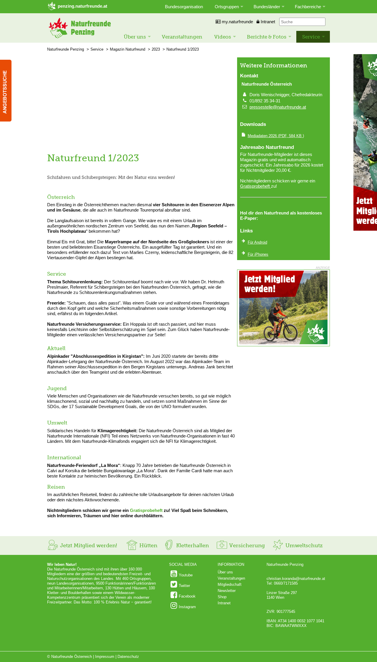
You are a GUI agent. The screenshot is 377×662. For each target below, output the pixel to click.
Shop (222, 597)
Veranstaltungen (182, 37)
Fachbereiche (308, 6)
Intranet (267, 21)
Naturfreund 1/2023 (182, 49)
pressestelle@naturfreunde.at (277, 106)
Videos (222, 37)
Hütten (147, 545)
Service (311, 37)
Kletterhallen (192, 545)
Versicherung (246, 545)
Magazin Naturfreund (127, 49)
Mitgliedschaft (230, 584)
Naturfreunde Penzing (65, 49)
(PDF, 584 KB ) (276, 136)
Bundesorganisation (184, 6)
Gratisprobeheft (146, 510)
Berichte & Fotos (266, 37)
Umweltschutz (303, 545)
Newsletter (227, 590)
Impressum (104, 656)
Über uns (135, 37)
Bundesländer (267, 6)
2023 (156, 49)
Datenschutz (128, 656)
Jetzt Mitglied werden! (88, 545)
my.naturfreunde (237, 21)
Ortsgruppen (227, 6)
